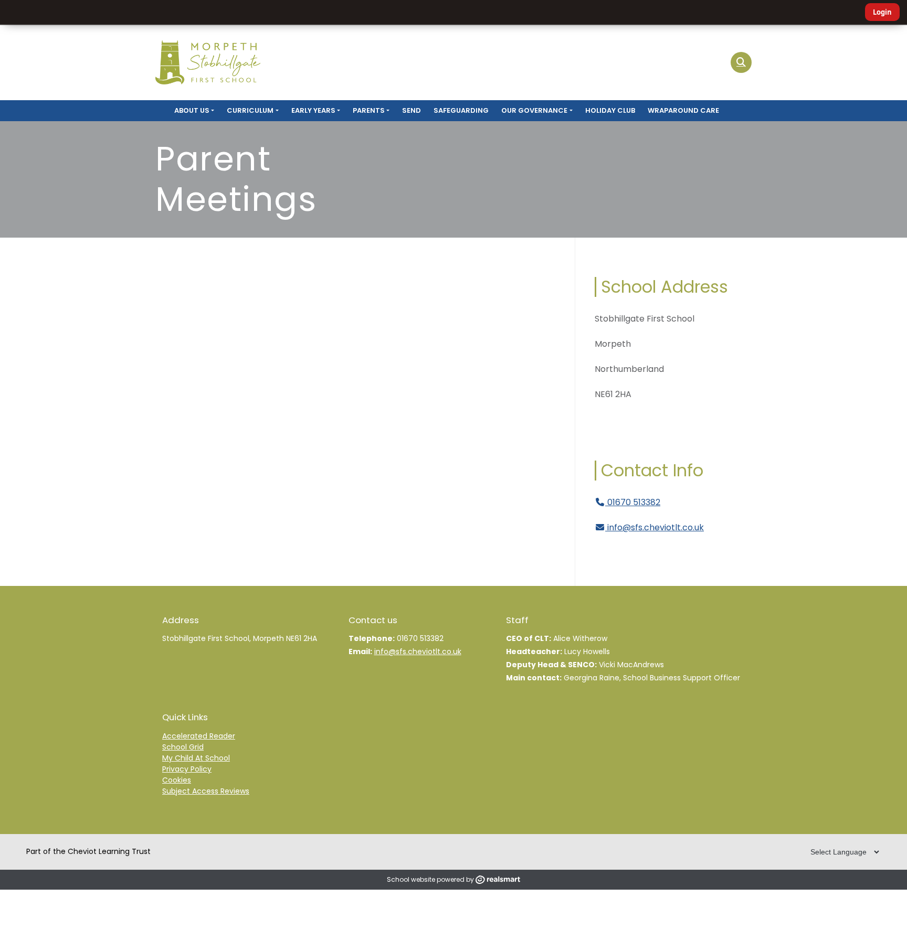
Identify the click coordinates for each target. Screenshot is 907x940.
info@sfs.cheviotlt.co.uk (655, 527)
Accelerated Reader (198, 736)
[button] (741, 62)
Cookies (176, 780)
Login (882, 12)
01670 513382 (632, 502)
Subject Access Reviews (205, 791)
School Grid (183, 747)
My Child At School (196, 758)
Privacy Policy (187, 769)
